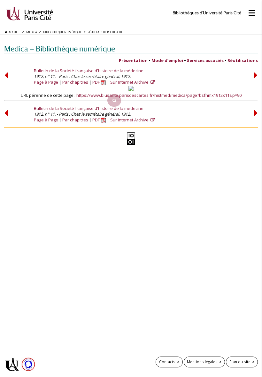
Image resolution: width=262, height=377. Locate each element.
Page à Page (46, 82)
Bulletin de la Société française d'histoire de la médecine (88, 70)
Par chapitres (75, 82)
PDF (96, 82)
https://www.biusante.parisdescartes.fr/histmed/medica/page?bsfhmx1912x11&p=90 (159, 95)
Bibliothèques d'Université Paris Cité (207, 13)
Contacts (167, 361)
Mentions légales (202, 361)
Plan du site (239, 361)
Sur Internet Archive (130, 82)
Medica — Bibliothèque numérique (59, 48)
